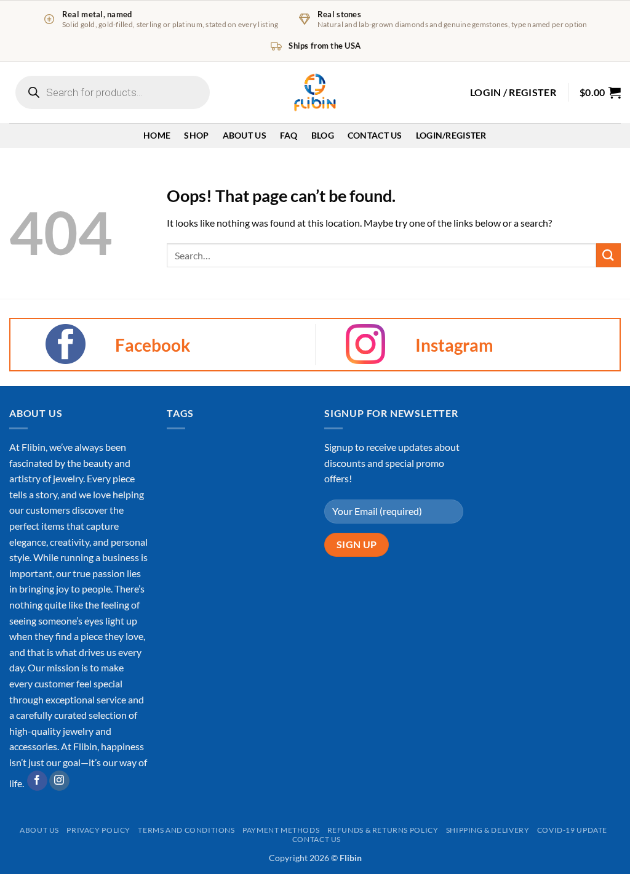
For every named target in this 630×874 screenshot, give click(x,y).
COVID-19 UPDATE (572, 830)
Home (156, 135)
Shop (196, 135)
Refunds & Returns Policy (383, 830)
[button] (513, 92)
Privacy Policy (98, 830)
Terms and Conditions (186, 830)
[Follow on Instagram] (59, 781)
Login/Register (451, 135)
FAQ (289, 135)
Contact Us (375, 135)
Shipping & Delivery (488, 830)
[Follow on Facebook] (37, 781)
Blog (322, 135)
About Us (244, 135)
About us (39, 830)
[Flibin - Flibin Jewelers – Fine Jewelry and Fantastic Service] (315, 92)
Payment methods (280, 830)
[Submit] (608, 255)
